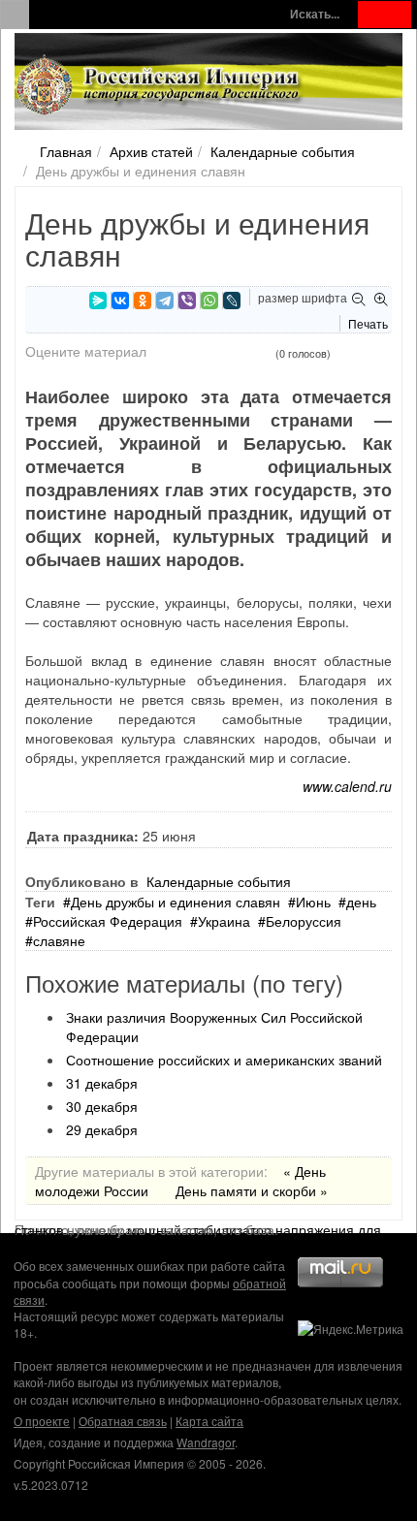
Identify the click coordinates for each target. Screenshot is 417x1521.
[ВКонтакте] (120, 300)
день (361, 901)
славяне (59, 940)
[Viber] (187, 300)
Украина (224, 921)
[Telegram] (165, 300)
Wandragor (205, 1442)
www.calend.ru (347, 786)
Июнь (313, 901)
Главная (66, 151)
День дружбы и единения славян (175, 901)
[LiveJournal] (232, 300)
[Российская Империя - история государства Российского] (160, 85)
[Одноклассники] (142, 300)
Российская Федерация (107, 921)
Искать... (314, 14)
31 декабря (102, 1083)
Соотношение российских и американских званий (224, 1059)
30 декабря (102, 1106)
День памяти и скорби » (252, 1190)
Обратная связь (123, 1420)
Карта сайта (209, 1420)
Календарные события (282, 151)
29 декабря (102, 1129)
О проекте (42, 1420)
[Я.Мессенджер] (98, 300)
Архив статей (151, 151)
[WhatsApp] (209, 300)
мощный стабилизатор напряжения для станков (198, 1229)
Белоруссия (303, 921)
